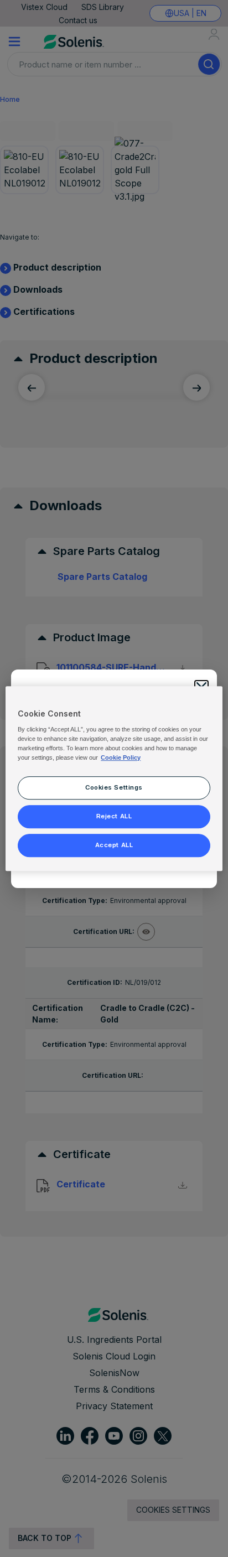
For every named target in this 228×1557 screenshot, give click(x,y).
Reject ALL (114, 816)
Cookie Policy (121, 757)
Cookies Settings (114, 787)
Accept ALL (114, 845)
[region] (114, 778)
